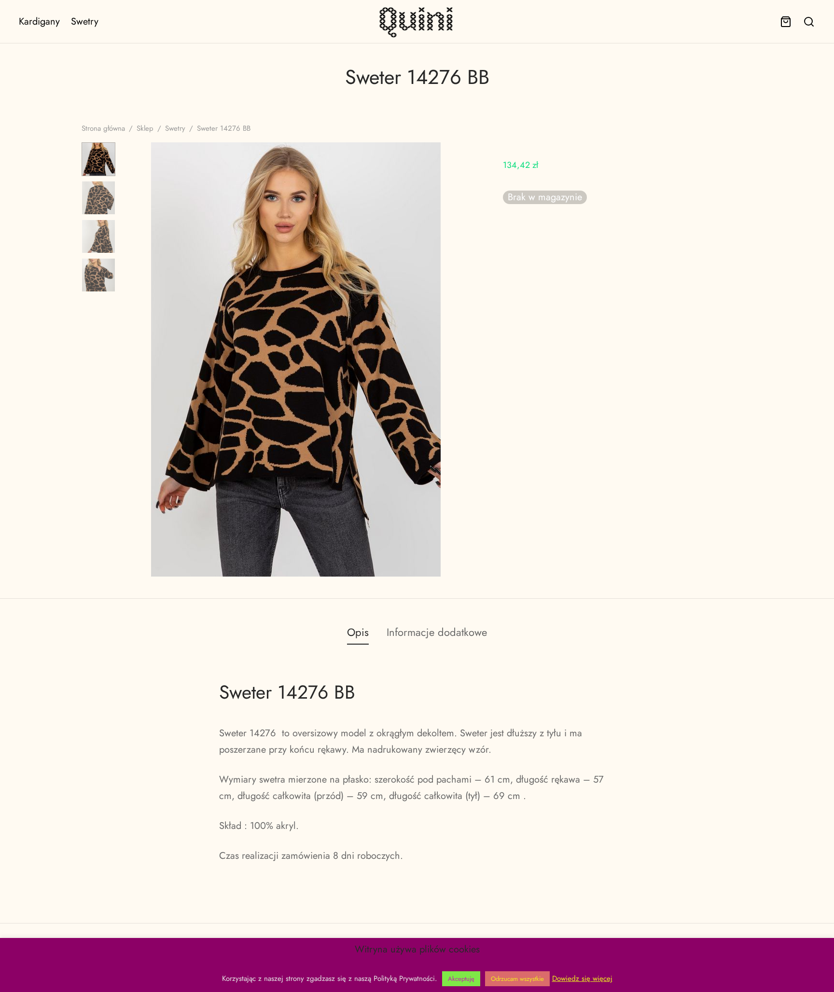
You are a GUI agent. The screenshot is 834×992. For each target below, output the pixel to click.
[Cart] (786, 22)
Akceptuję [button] (461, 978)
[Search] (809, 22)
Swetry (84, 21)
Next (457, 359)
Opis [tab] (358, 632)
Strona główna (103, 128)
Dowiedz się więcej (582, 978)
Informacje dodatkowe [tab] (437, 632)
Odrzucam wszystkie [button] (517, 978)
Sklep (145, 128)
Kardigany (39, 21)
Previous (134, 359)
